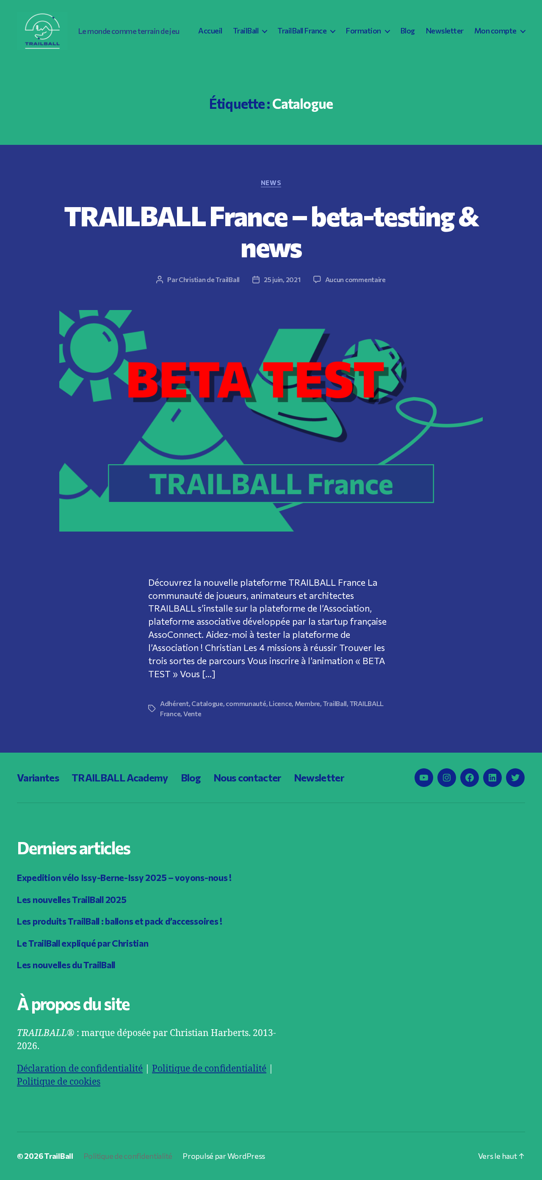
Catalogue (207, 703)
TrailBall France (301, 30)
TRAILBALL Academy (120, 777)
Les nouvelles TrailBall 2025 (71, 899)
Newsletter (445, 30)
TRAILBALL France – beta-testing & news (271, 231)
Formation (363, 30)
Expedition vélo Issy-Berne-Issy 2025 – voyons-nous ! (124, 877)
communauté (246, 703)
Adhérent (174, 703)
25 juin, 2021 (282, 279)
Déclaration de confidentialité (80, 1069)
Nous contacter (247, 777)
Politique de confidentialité (209, 1069)
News (271, 182)
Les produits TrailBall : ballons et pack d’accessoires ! (119, 921)
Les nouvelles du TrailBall (66, 964)
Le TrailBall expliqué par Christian (83, 943)
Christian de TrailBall (209, 279)
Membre (307, 703)
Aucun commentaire (355, 279)
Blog (407, 30)
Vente (192, 713)
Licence (280, 703)
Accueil (210, 30)
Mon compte (495, 30)
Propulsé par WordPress (224, 1156)
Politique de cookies (58, 1082)
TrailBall (246, 30)
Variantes (38, 777)
